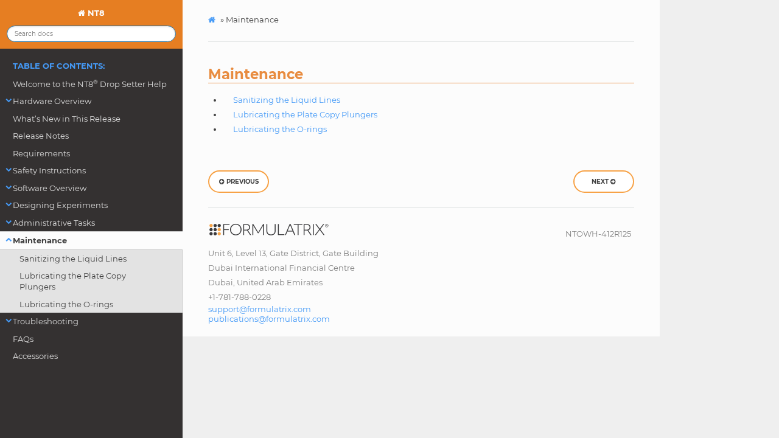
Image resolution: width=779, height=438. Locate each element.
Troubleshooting (46, 321)
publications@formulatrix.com (269, 319)
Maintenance (40, 240)
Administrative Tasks (54, 223)
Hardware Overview (52, 101)
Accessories (35, 356)
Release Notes (41, 136)
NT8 (95, 13)
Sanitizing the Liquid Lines (73, 258)
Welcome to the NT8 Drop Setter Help (90, 83)
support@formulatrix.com (259, 309)
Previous (242, 182)
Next (601, 182)
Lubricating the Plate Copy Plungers (72, 281)
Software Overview (49, 188)
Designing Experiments (60, 205)
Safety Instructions (49, 170)
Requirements (41, 153)
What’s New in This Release (67, 118)
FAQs (23, 339)
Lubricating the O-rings (66, 304)
